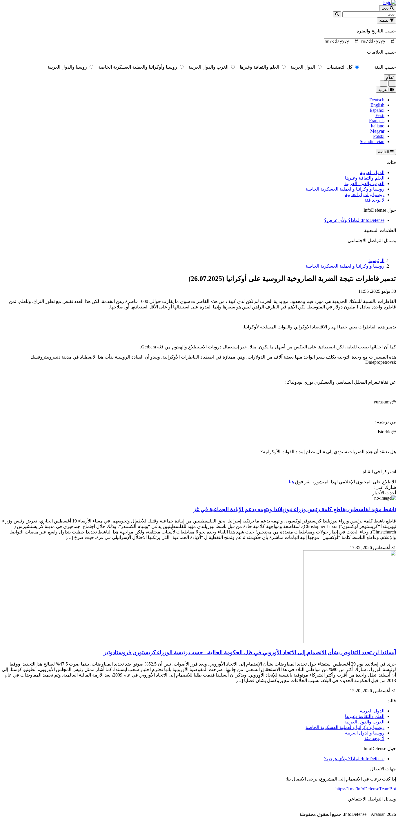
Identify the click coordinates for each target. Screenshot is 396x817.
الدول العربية (303, 67)
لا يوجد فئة (374, 200)
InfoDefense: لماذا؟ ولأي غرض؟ (354, 220)
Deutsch (376, 99)
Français (376, 120)
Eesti (379, 115)
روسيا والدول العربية (68, 67)
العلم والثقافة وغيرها (260, 67)
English (377, 105)
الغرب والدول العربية (209, 67)
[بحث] (337, 14)
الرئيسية (376, 260)
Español (377, 110)
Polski (378, 136)
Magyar (377, 131)
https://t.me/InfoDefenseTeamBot (365, 788)
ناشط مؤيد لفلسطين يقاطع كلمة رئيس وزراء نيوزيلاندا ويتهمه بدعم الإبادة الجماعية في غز (294, 509)
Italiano (377, 125)
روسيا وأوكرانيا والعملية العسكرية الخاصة (138, 67)
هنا (291, 481)
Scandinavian (372, 141)
